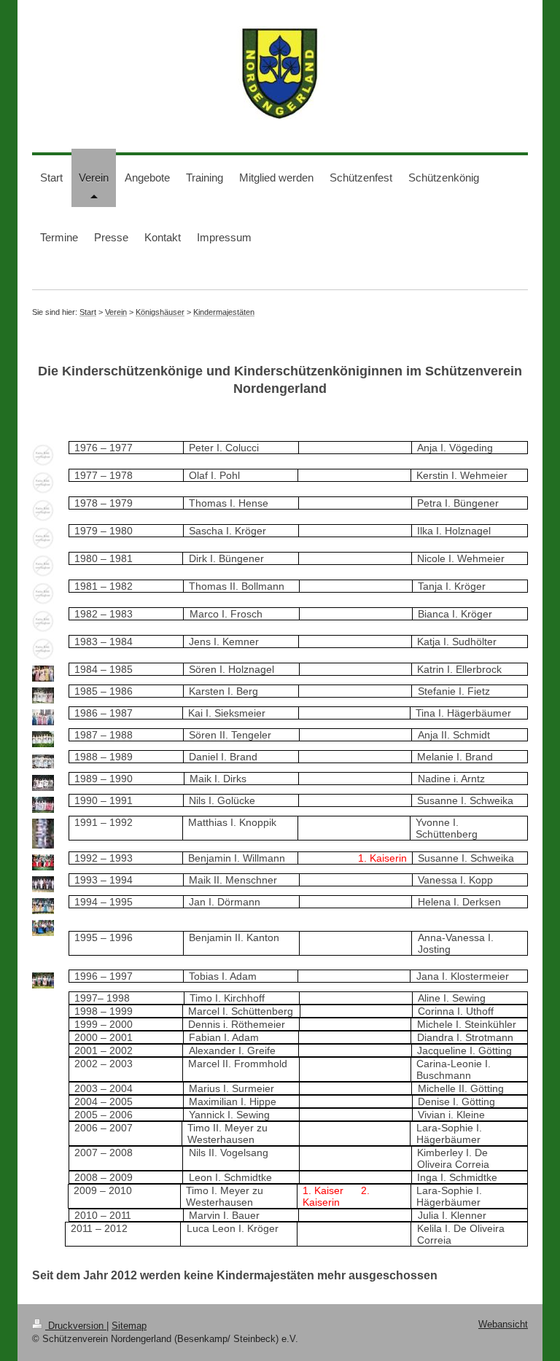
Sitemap (129, 1326)
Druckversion (75, 1326)
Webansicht (503, 1324)
